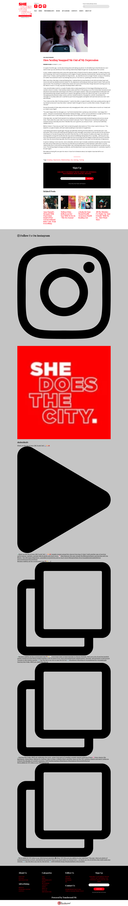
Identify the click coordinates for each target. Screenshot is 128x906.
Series (40, 11)
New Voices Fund (23, 880)
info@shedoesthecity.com (73, 889)
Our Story (22, 876)
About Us (88, 11)
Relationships (65, 160)
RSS (66, 881)
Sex (72, 160)
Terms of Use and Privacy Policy (74, 891)
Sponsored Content (24, 889)
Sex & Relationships (48, 57)
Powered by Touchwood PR (64, 897)
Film (35, 11)
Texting (81, 160)
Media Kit (21, 887)
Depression (57, 160)
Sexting (76, 160)
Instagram (68, 880)
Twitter (67, 876)
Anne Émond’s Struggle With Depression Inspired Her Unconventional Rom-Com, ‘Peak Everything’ (49, 217)
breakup (50, 160)
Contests (74, 11)
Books (58, 11)
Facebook (68, 878)
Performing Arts (49, 11)
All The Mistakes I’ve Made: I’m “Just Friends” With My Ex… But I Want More (103, 216)
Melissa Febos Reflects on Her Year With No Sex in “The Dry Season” (68, 215)
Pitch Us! (21, 878)
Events (81, 11)
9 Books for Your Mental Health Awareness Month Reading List (85, 215)
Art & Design (65, 11)
